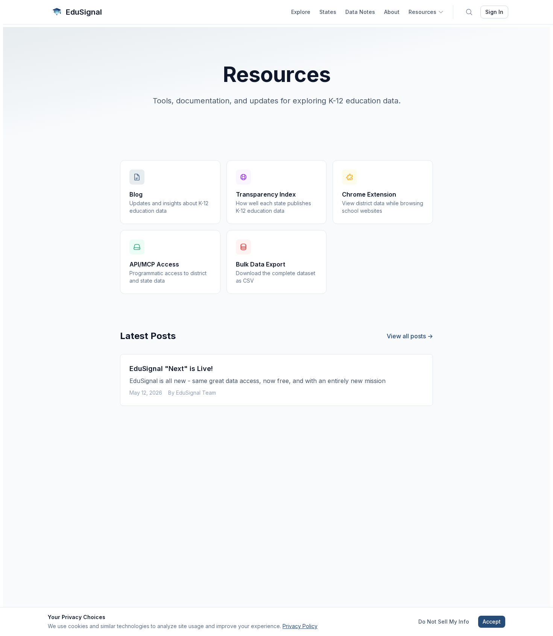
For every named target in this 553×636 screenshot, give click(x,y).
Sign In (494, 12)
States (327, 12)
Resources (422, 12)
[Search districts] (469, 12)
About (392, 12)
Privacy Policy (300, 626)
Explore (300, 12)
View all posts (410, 336)
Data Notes (360, 12)
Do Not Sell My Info (443, 621)
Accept (492, 621)
